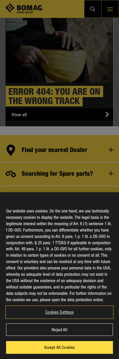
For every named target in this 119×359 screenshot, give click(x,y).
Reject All (59, 329)
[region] (59, 275)
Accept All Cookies (59, 347)
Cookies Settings (59, 311)
